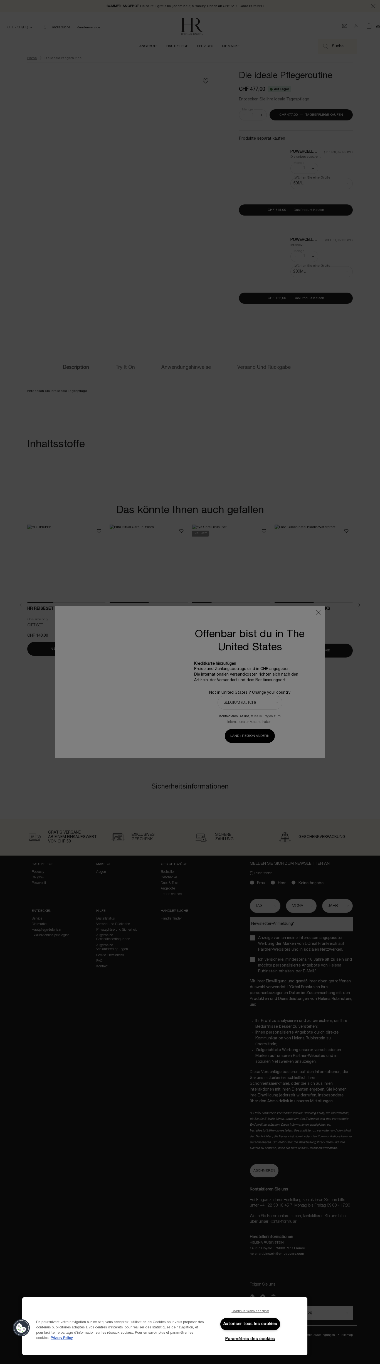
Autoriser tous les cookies (250, 1324)
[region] (164, 1326)
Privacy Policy (62, 1338)
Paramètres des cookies (250, 1339)
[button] (21, 1328)
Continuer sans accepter (250, 1311)
